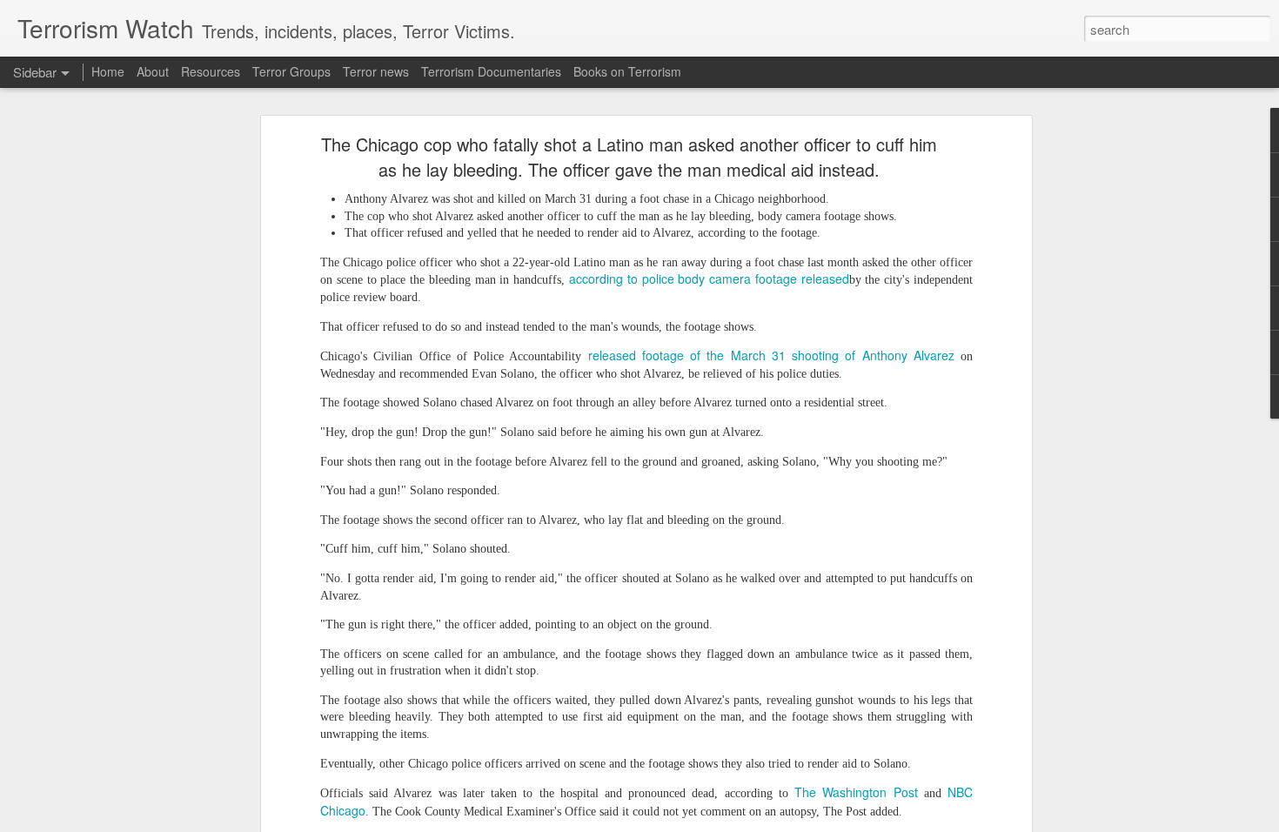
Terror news (376, 71)
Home (107, 71)
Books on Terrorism (627, 71)
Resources (210, 71)
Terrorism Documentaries (491, 71)
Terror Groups (291, 71)
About (153, 71)
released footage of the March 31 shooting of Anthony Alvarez (771, 355)
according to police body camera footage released (709, 278)
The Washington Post (855, 792)
